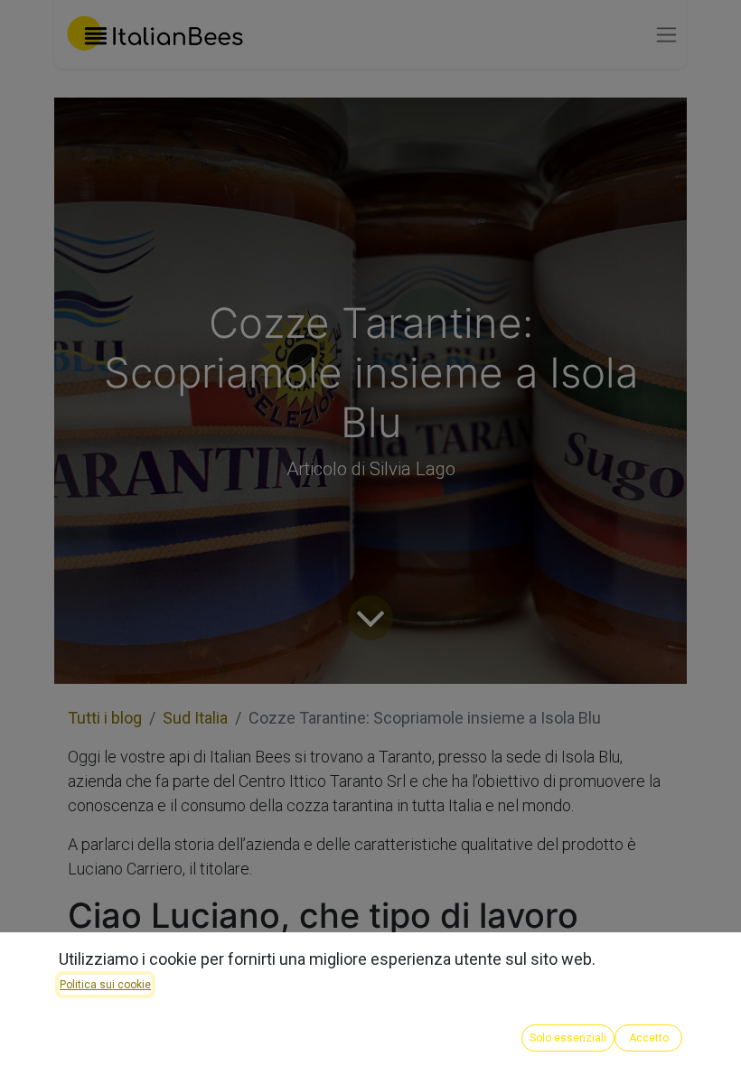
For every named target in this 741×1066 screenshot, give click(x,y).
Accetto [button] (649, 1038)
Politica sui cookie (105, 984)
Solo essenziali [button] (568, 1038)
